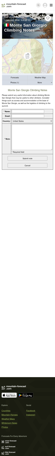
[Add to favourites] (48, 18)
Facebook (30, 410)
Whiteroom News (9, 422)
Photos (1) (14, 82)
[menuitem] (15, 77)
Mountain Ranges (10, 414)
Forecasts (15, 77)
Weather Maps (8, 418)
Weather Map (40, 77)
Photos (5, 427)
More (40, 82)
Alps (6, 17)
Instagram (30, 414)
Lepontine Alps (17, 17)
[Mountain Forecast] (14, 5)
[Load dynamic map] (27, 56)
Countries (6, 410)
